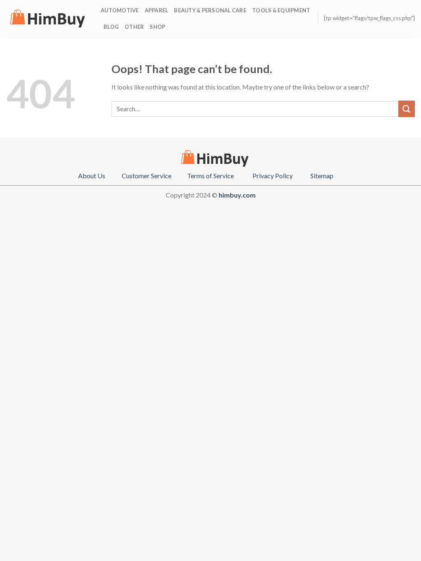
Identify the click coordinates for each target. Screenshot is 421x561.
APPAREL (157, 10)
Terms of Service (210, 175)
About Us (91, 175)
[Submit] (406, 109)
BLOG (111, 26)
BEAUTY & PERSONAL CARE (210, 10)
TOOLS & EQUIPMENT (281, 10)
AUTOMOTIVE (120, 10)
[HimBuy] (47, 18)
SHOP (157, 26)
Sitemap (321, 175)
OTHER (134, 26)
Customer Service (146, 175)
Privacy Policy (272, 175)
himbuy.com (237, 195)
